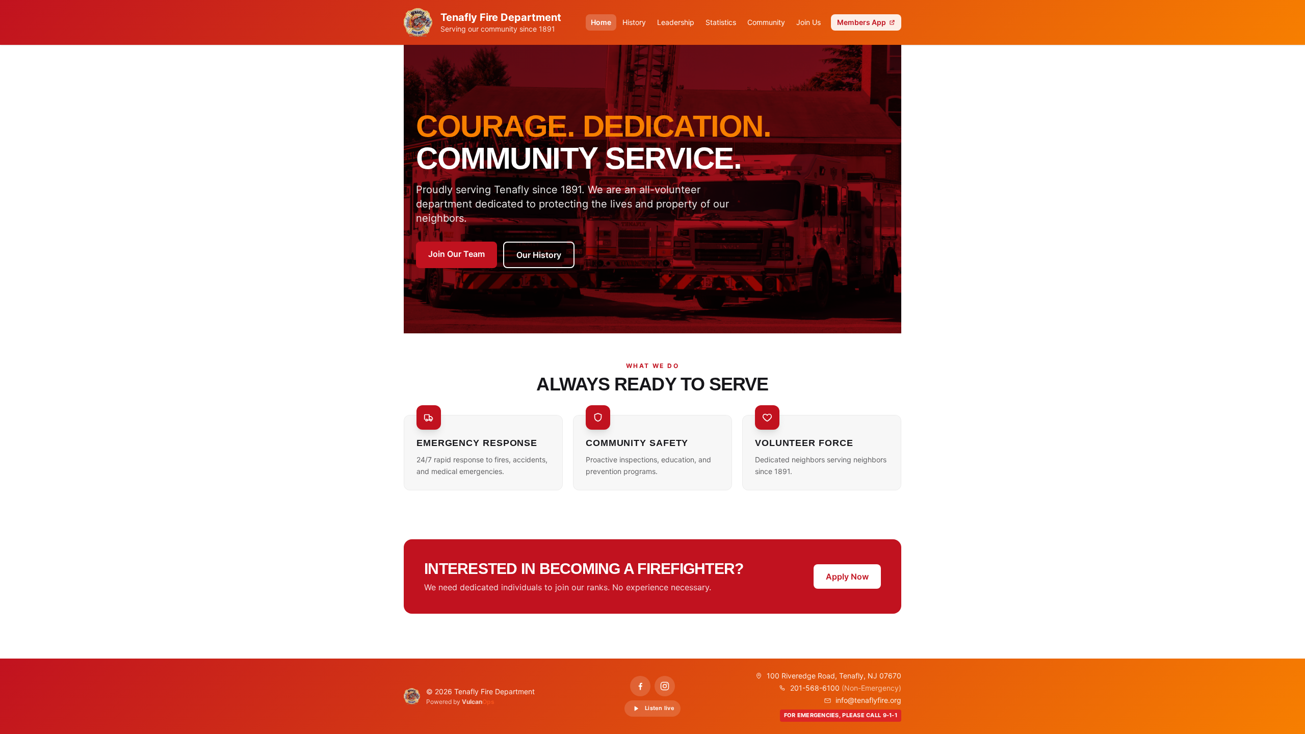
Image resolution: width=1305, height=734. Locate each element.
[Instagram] (665, 686)
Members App (861, 22)
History (634, 22)
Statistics (721, 22)
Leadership (675, 22)
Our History (538, 255)
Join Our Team (456, 254)
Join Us (808, 22)
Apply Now (847, 576)
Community (766, 22)
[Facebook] (640, 686)
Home (601, 22)
